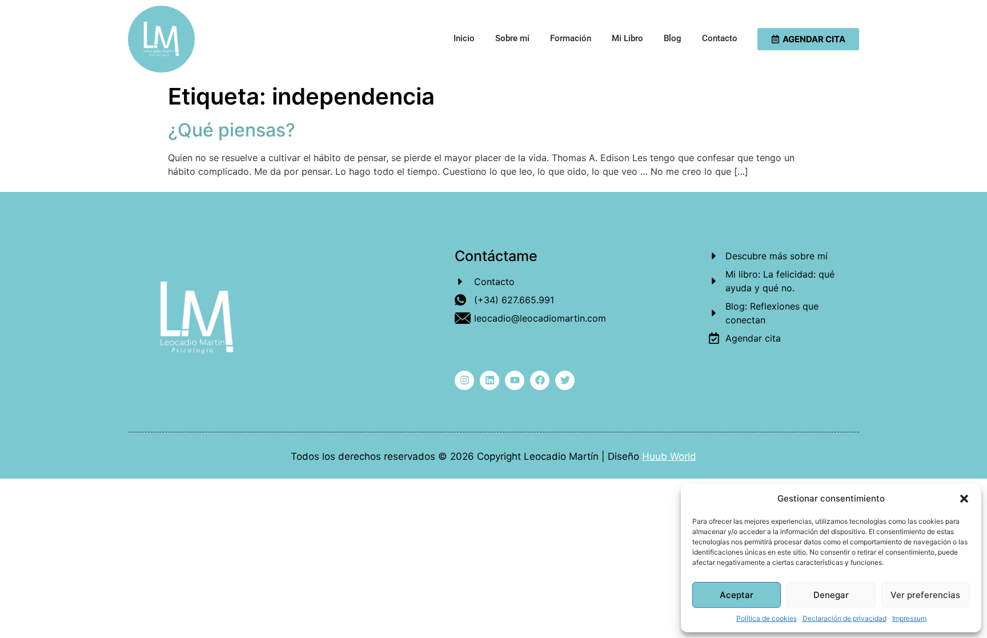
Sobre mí (512, 38)
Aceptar (736, 594)
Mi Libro (627, 38)
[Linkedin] (489, 380)
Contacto (719, 38)
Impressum (909, 618)
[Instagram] (464, 380)
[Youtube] (514, 380)
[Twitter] (565, 380)
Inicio (464, 38)
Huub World (669, 456)
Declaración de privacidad (844, 618)
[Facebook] (539, 380)
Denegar (831, 594)
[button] (964, 498)
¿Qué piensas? (231, 130)
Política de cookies (766, 618)
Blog (672, 38)
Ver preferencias (925, 594)
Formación (570, 38)
